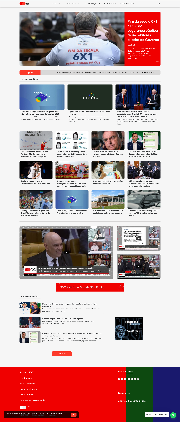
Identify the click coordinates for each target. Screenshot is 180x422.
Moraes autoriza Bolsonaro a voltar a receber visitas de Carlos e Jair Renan (108, 154)
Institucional (26, 378)
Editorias (56, 4)
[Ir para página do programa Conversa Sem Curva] (129, 340)
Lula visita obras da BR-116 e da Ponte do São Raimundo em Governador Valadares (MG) (34, 154)
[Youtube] (119, 379)
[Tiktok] (135, 379)
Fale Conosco (27, 384)
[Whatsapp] (122, 379)
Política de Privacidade (32, 400)
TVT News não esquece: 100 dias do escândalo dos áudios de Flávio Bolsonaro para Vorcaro (144, 154)
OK (74, 414)
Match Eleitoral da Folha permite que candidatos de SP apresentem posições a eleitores (72, 154)
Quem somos (27, 394)
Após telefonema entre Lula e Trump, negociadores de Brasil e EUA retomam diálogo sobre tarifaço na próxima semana (137, 114)
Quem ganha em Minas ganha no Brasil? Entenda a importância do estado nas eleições (35, 213)
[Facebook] (132, 379)
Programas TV (73, 4)
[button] (158, 3)
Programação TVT (92, 4)
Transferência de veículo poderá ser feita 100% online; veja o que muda (143, 213)
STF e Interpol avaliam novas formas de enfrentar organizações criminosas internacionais (144, 183)
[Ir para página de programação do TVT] (90, 291)
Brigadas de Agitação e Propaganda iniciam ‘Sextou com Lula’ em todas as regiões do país (71, 183)
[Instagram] (125, 379)
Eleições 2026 (110, 4)
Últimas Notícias (127, 4)
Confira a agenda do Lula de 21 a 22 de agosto (62, 319)
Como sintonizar (29, 389)
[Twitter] (129, 379)
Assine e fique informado (132, 401)
